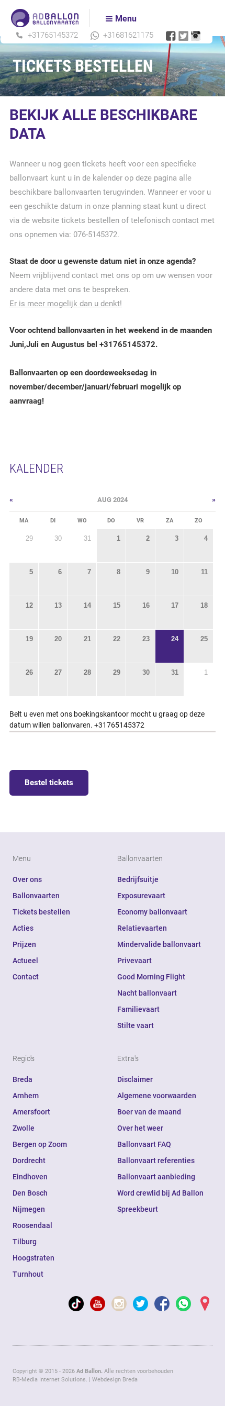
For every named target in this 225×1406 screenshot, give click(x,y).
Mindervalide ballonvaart (159, 944)
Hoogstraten (33, 1258)
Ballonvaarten (36, 895)
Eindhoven (30, 1177)
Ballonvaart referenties (156, 1160)
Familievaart (138, 1009)
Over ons (27, 879)
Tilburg (25, 1241)
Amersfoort (31, 1112)
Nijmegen (29, 1209)
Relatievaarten (142, 928)
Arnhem (26, 1095)
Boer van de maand (149, 1112)
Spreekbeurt (137, 1209)
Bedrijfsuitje (138, 879)
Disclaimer (135, 1079)
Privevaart (134, 960)
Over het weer (140, 1128)
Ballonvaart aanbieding (156, 1177)
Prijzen (24, 944)
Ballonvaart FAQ (144, 1144)
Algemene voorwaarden (156, 1095)
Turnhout (28, 1274)
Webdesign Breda (115, 1379)
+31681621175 (128, 35)
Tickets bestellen (41, 912)
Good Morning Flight (151, 977)
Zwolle (24, 1128)
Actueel (25, 960)
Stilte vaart (135, 1025)
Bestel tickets (49, 782)
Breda (22, 1079)
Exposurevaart (141, 895)
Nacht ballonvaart (147, 993)
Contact (26, 977)
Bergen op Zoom (40, 1144)
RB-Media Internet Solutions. (50, 1379)
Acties (23, 928)
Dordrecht (29, 1160)
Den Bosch (30, 1193)
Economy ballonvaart (152, 912)
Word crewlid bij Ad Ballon (160, 1193)
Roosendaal (32, 1225)
